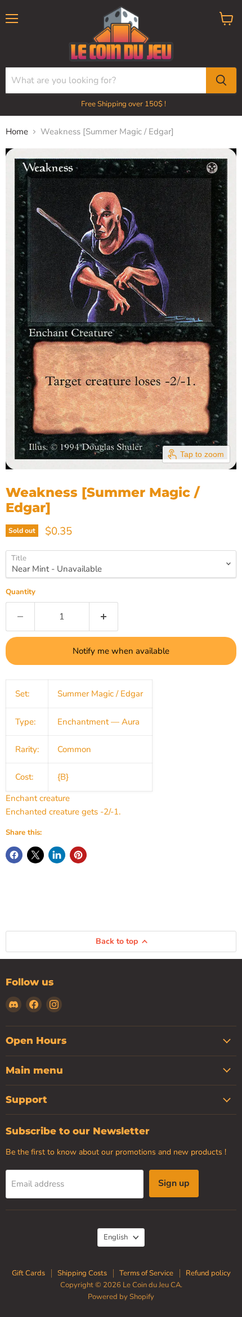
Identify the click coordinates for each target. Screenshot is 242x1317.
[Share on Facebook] (14, 855)
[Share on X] (35, 855)
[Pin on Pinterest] (78, 855)
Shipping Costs (82, 1273)
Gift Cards (28, 1273)
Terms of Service (146, 1273)
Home (17, 132)
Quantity (20, 592)
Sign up (174, 1183)
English (116, 1237)
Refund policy (208, 1273)
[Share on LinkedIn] (56, 855)
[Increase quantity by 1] (103, 616)
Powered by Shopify (121, 1297)
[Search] (221, 80)
